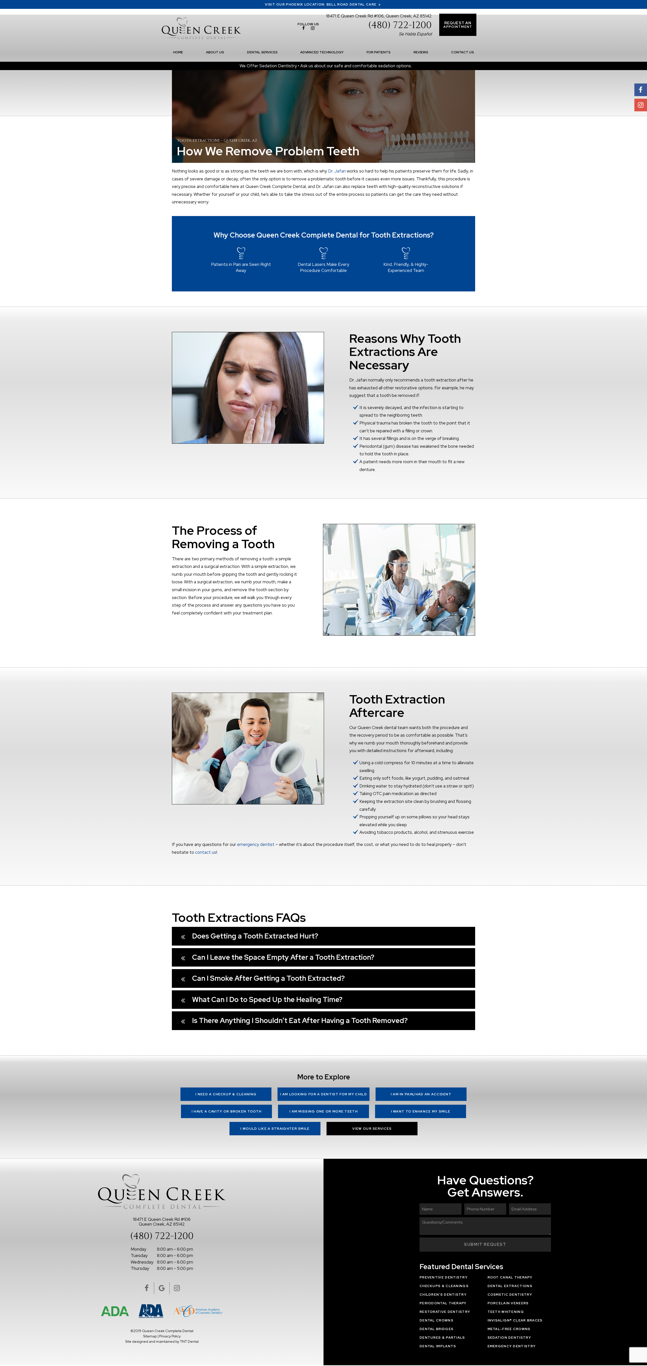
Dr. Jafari (337, 171)
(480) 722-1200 (400, 25)
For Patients (378, 52)
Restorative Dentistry (445, 1312)
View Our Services (371, 1128)
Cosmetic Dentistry (510, 1294)
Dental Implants (438, 1346)
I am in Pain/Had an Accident (421, 1094)
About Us (215, 52)
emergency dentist (255, 844)
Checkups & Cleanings (444, 1286)
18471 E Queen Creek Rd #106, (379, 16)
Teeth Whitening (506, 1312)
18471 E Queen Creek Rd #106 (162, 1221)
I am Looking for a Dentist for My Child (323, 1094)
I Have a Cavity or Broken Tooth (226, 1111)
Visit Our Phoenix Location (321, 4)
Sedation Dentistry (509, 1337)
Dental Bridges (436, 1329)
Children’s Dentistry (443, 1294)
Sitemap (150, 1336)
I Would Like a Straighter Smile (274, 1128)
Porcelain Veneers (508, 1303)
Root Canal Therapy (510, 1277)
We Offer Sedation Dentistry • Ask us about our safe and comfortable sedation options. (326, 66)
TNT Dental (189, 1341)
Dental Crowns (436, 1320)
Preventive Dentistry (444, 1277)
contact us (205, 852)
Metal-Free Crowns (509, 1329)
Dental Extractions (510, 1286)
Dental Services (262, 52)
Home (178, 52)
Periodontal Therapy (443, 1303)
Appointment (457, 24)
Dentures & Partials (442, 1337)
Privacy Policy (170, 1336)
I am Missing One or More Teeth (323, 1111)
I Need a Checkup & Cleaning (226, 1094)
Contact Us (462, 52)
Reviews (420, 52)
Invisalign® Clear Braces (515, 1320)
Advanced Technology (321, 52)
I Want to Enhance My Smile (420, 1111)
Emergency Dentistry (512, 1346)
